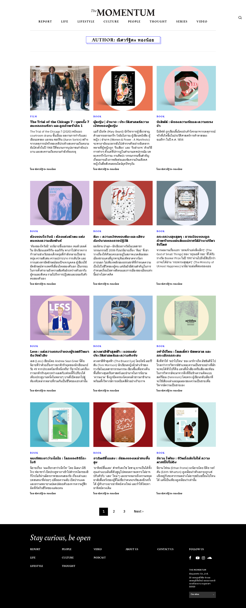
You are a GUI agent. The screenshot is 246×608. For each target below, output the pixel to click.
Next (139, 511)
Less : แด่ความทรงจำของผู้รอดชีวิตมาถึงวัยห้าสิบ (59, 353)
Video (202, 21)
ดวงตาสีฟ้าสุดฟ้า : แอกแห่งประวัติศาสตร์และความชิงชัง (115, 353)
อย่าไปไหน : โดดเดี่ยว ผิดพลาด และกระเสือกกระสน (184, 353)
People (134, 21)
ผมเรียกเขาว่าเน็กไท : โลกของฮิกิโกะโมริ (58, 460)
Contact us (165, 549)
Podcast (100, 557)
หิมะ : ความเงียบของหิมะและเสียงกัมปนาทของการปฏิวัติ (119, 239)
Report (45, 21)
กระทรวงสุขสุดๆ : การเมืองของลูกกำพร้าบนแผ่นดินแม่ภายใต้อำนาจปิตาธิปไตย (186, 241)
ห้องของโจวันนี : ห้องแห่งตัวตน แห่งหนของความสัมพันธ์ (57, 239)
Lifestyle (86, 21)
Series (182, 21)
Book (97, 116)
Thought (158, 21)
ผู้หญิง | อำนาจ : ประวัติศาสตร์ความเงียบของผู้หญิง (121, 124)
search (240, 17)
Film (33, 116)
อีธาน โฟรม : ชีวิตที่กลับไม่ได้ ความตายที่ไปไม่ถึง (183, 460)
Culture (111, 21)
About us (132, 549)
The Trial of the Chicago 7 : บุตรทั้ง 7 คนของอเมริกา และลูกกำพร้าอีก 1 (59, 124)
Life (64, 21)
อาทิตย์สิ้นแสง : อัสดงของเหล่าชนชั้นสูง (121, 460)
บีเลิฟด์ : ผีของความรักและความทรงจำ (185, 124)
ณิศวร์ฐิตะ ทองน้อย (45, 169)
